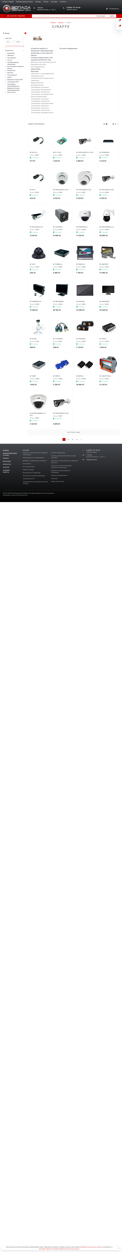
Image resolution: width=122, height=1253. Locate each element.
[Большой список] (106, 124)
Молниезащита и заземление (31, 472)
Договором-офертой (45, 1249)
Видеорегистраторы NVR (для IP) (43, 62)
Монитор (10, 73)
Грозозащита (11, 58)
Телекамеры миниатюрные (41, 90)
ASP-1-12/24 (57, 152)
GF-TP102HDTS (58, 339)
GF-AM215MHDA (58, 301)
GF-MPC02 (56, 376)
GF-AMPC (33, 376)
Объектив (10, 55)
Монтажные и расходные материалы (34, 475)
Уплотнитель (11, 92)
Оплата (6, 458)
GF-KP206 (33, 339)
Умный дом (54, 478)
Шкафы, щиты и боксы (57, 481)
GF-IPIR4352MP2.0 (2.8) (61, 413)
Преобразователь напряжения (13, 63)
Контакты (7, 464)
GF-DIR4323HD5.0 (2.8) (60, 190)
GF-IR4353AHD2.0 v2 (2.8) (84, 152)
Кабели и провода (28, 469)
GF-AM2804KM (104, 301)
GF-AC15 (32, 264)
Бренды (6, 450)
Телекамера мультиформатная (13, 85)
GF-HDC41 (102, 339)
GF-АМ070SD (103, 264)
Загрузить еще (73, 432)
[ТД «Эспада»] (17, 9)
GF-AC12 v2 (33, 152)
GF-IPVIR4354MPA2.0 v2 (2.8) (38, 414)
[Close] (118, 1248)
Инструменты (27, 463)
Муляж (9, 77)
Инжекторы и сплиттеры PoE (42, 53)
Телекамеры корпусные (40, 106)
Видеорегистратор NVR (15, 79)
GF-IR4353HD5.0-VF (36, 227)
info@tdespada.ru (91, 459)
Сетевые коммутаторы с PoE (42, 58)
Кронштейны (35, 69)
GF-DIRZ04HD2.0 (81, 227)
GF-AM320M (80, 301)
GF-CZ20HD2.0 (58, 227)
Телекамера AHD (12, 82)
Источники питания (28, 466)
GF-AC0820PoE (104, 152)
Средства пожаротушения (59, 475)
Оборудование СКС (29, 478)
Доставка (7, 461)
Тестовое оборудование (68, 48)
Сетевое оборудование (58, 452)
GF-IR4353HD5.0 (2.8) (106, 190)
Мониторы (35, 71)
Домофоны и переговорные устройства (35, 460)
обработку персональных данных (92, 1247)
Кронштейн (11, 53)
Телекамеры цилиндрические (42, 94)
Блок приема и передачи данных (15, 67)
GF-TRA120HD (80, 339)
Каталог (6, 467)
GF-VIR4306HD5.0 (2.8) (83, 190)
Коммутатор (11, 70)
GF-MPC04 (79, 376)
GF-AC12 (32, 190)
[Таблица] (118, 124)
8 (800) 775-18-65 (73, 7)
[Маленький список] (104, 124)
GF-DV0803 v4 (57, 264)
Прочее (33, 55)
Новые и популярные (36, 124)
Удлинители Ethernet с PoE (41, 60)
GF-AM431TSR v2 (105, 376)
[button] (119, 21)
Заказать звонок (72, 9)
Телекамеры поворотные (40, 92)
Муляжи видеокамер (39, 96)
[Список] (115, 124)
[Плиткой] (113, 124)
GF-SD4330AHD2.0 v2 (106, 227)
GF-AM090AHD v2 (35, 301)
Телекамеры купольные (40, 87)
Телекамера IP (12, 75)
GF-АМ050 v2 (80, 264)
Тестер (9, 60)
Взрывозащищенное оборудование (33, 457)
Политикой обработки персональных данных (66, 1249)
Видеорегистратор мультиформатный (13, 89)
